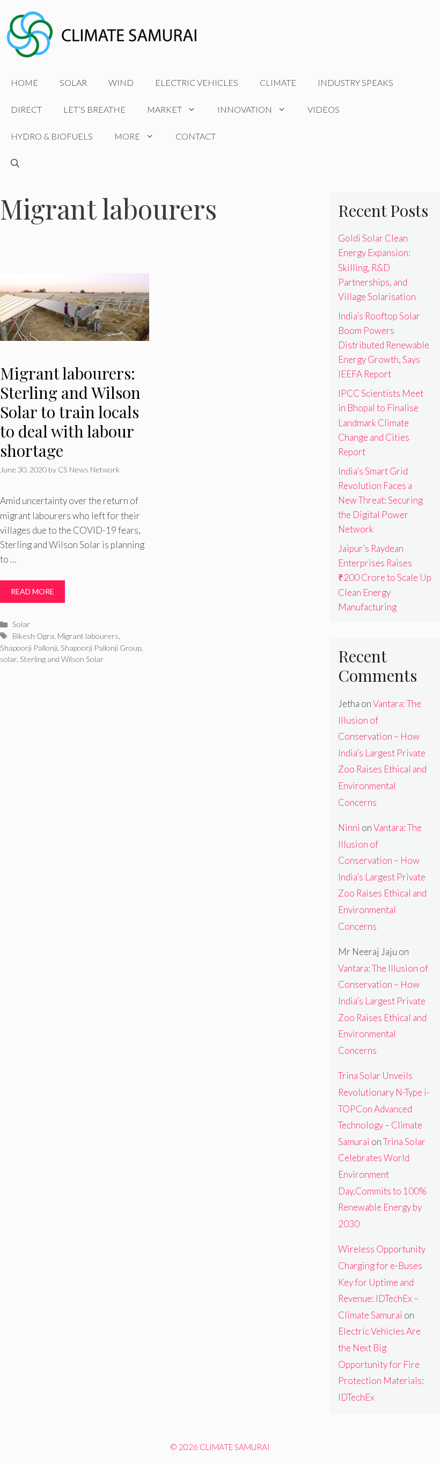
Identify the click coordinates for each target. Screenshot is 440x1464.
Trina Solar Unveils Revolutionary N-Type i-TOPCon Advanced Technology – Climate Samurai (384, 1108)
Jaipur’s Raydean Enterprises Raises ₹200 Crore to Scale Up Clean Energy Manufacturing (384, 578)
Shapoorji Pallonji (28, 647)
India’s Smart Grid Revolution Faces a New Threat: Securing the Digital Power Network (380, 500)
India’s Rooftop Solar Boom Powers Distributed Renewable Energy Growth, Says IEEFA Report (383, 345)
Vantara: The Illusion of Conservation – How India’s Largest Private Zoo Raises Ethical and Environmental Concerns (382, 753)
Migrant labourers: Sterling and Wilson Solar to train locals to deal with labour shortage (70, 411)
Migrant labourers (88, 635)
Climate (278, 82)
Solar (73, 82)
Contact (195, 136)
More (127, 136)
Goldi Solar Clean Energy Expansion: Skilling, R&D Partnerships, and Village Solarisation (377, 267)
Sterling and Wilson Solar (62, 659)
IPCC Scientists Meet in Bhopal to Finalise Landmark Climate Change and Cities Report (380, 422)
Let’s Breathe (94, 109)
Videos (323, 109)
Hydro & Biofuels (52, 136)
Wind (121, 82)
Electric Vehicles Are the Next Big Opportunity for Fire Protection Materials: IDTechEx (381, 1363)
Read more (32, 591)
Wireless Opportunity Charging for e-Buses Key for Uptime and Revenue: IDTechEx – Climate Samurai (382, 1281)
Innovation (244, 109)
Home (24, 82)
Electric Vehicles (196, 82)
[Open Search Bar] (15, 163)
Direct (26, 109)
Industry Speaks (355, 82)
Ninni (349, 827)
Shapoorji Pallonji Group (101, 647)
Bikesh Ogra (33, 635)
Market (164, 109)
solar (8, 659)
